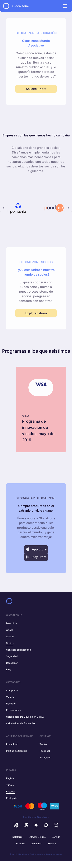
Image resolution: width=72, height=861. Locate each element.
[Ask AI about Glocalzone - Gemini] (36, 825)
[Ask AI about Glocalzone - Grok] (46, 825)
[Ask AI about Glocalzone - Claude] (26, 825)
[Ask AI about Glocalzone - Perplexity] (56, 825)
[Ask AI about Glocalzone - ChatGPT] (16, 825)
